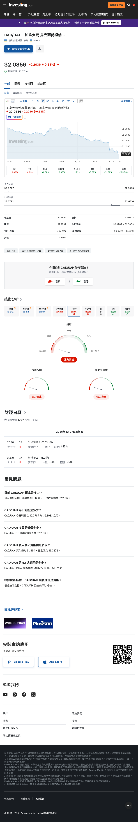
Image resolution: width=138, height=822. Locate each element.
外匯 (6, 14)
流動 (5, 720)
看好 (85, 281)
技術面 (28, 83)
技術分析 (11, 299)
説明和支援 (78, 728)
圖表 (17, 83)
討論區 (41, 83)
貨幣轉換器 (31, 92)
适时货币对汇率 (65, 14)
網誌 (5, 713)
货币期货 (117, 14)
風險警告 (40, 798)
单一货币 (18, 14)
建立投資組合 (10, 728)
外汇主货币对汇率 (39, 14)
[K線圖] (8, 101)
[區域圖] (13, 101)
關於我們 (77, 713)
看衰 (57, 281)
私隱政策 (25, 798)
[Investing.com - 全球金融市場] (21, 5)
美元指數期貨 (99, 14)
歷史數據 (17, 92)
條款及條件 (9, 798)
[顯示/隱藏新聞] (81, 101)
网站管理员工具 (11, 735)
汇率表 (82, 14)
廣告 (74, 720)
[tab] (11, 311)
